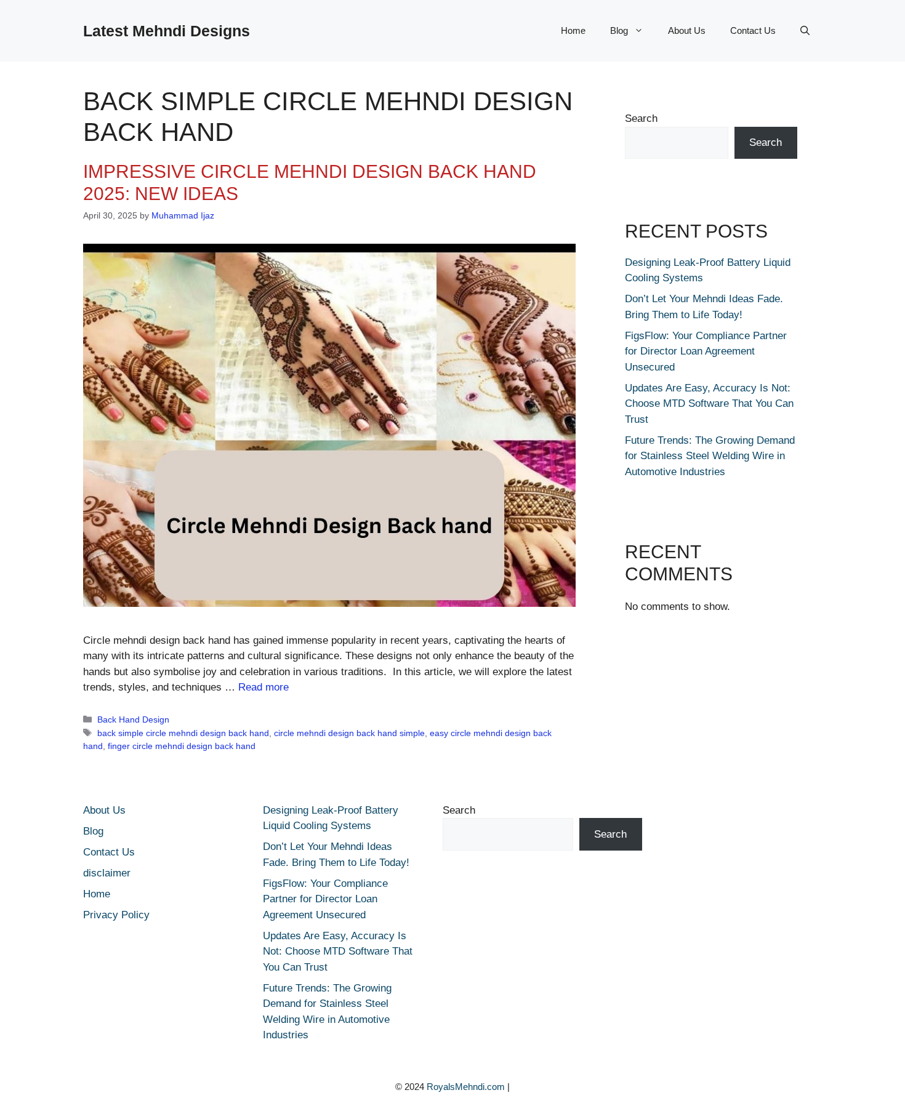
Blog (619, 30)
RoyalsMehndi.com (466, 1086)
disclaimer (107, 873)
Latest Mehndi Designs (166, 30)
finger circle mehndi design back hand (181, 746)
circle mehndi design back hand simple (349, 733)
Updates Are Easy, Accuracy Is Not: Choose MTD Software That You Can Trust (709, 403)
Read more (263, 687)
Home (573, 30)
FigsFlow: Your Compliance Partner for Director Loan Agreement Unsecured (706, 351)
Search (641, 118)
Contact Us (753, 30)
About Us (687, 30)
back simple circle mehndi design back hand (183, 733)
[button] (805, 30)
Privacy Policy (116, 915)
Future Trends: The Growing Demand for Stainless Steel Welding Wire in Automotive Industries (710, 456)
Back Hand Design (133, 719)
